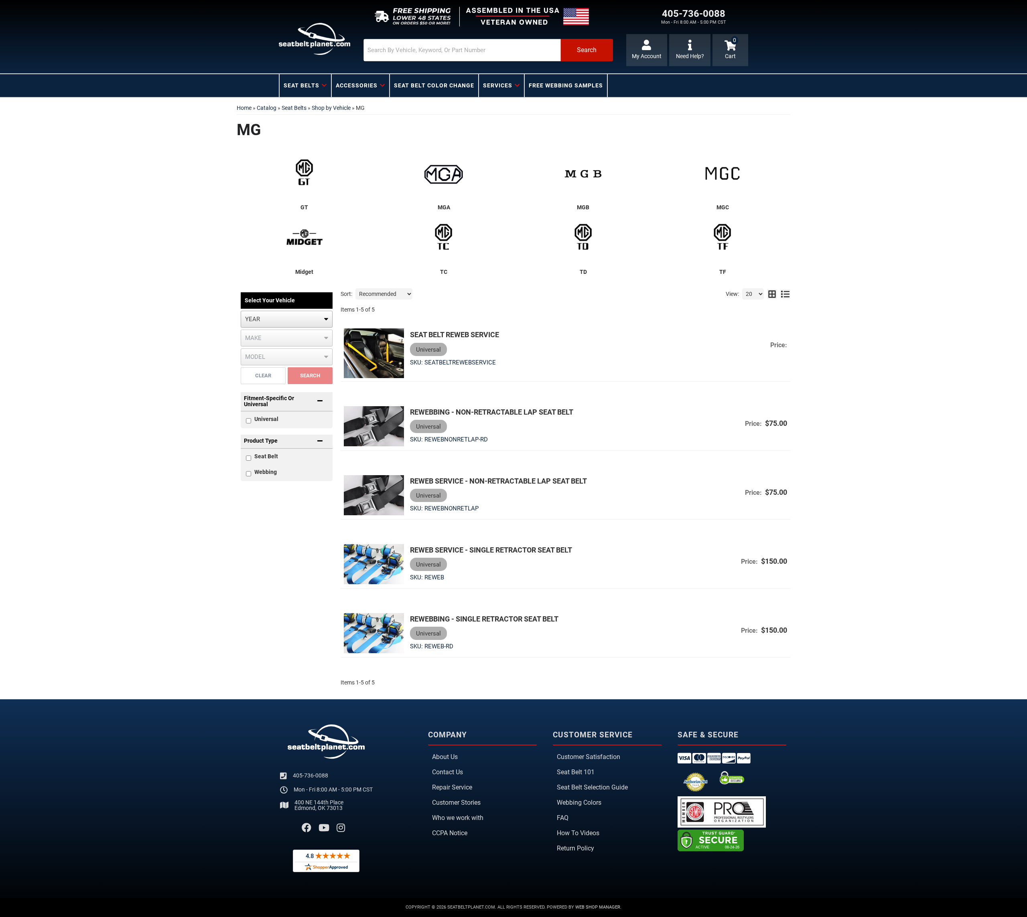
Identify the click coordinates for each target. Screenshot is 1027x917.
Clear (263, 375)
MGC (722, 207)
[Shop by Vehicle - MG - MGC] (723, 175)
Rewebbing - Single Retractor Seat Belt (484, 619)
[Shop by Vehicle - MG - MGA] (444, 175)
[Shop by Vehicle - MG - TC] (444, 239)
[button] (488, 50)
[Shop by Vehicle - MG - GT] (304, 175)
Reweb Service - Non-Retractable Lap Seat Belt (498, 481)
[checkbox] (248, 458)
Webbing (265, 472)
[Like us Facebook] (306, 828)
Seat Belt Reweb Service (454, 334)
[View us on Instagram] (341, 828)
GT (304, 207)
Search (310, 375)
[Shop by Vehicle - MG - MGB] (583, 175)
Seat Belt (266, 456)
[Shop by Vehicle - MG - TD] (583, 239)
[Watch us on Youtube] (324, 828)
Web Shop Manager (597, 907)
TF (722, 272)
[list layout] (785, 294)
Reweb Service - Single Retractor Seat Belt (491, 550)
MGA (444, 207)
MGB (583, 207)
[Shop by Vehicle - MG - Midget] (304, 239)
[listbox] (287, 319)
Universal (266, 419)
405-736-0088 (310, 775)
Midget (304, 272)
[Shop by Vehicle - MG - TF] (723, 239)
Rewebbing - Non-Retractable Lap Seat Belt (491, 412)
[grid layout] (772, 294)
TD (583, 272)
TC (443, 272)
